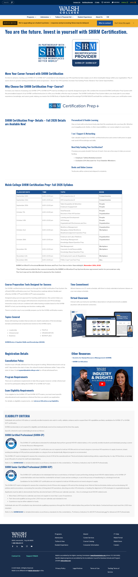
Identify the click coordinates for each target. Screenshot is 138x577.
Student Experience (85, 17)
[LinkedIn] (22, 546)
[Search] (12, 2)
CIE (108, 17)
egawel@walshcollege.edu (29, 370)
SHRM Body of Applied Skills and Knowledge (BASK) (25, 342)
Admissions (44, 17)
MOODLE (116, 2)
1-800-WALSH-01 (17, 543)
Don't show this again (122, 23)
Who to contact (105, 23)
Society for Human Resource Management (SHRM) (92, 358)
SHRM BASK (18, 463)
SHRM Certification (80, 362)
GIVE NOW (107, 2)
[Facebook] (12, 546)
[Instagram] (26, 546)
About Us (99, 17)
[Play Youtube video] (102, 384)
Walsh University (33, 570)
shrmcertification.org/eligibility (46, 401)
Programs (30, 17)
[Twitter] (17, 546)
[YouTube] (31, 546)
